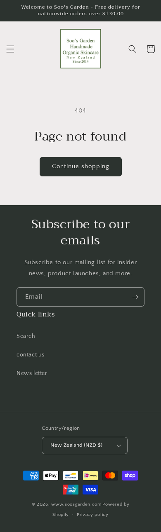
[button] (10, 49)
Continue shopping (80, 166)
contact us (31, 355)
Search (26, 336)
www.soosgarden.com (76, 504)
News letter (32, 373)
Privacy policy (93, 514)
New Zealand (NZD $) (76, 445)
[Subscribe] (135, 297)
